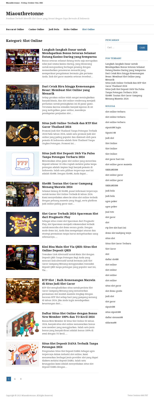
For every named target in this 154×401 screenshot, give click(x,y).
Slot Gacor (110, 249)
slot (107, 222)
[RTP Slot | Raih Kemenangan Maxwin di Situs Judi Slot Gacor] (22, 290)
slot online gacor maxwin (118, 164)
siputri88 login (113, 127)
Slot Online (88, 29)
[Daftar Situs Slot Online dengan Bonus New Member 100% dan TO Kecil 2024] (22, 324)
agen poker (111, 201)
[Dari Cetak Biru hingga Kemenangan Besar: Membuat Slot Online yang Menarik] (22, 97)
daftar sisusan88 (114, 317)
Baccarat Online (15, 29)
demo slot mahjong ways (118, 233)
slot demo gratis (113, 291)
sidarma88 (110, 322)
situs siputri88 (113, 312)
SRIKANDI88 (111, 169)
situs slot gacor (113, 286)
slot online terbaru (115, 111)
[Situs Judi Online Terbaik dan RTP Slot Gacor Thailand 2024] (22, 133)
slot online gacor (114, 175)
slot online (111, 264)
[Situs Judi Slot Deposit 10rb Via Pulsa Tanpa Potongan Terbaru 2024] (22, 164)
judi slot (109, 138)
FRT (146, 395)
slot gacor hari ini (114, 159)
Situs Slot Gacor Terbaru (118, 243)
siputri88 (110, 307)
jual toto (109, 212)
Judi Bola (54, 29)
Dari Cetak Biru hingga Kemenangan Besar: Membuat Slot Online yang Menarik (68, 90)
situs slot (110, 238)
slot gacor (110, 217)
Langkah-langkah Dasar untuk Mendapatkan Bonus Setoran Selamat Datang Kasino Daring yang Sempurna (69, 53)
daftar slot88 (112, 259)
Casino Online (36, 29)
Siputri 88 (110, 133)
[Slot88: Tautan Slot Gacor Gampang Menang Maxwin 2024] (22, 194)
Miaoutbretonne (25, 13)
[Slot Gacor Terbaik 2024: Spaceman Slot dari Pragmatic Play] (22, 224)
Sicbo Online (71, 29)
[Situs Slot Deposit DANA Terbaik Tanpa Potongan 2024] (22, 354)
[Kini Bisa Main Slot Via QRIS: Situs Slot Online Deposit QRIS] (22, 257)
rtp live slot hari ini (115, 227)
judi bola (110, 191)
